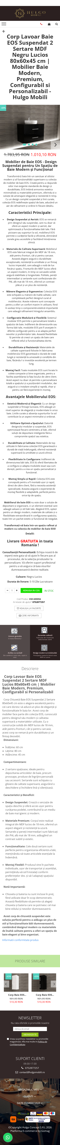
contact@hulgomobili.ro (32, 1072)
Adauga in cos (31, 590)
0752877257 (31, 1067)
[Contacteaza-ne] (41, 24)
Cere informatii (30, 615)
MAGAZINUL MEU (29, 1089)
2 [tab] (29, 144)
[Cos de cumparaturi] (49, 24)
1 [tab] (24, 144)
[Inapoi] (2, 31)
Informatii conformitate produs (20, 940)
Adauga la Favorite (30, 608)
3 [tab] (33, 144)
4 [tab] (36, 144)
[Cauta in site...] (56, 24)
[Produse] (4, 24)
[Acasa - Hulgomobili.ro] (30, 13)
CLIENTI (29, 1096)
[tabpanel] (30, 127)
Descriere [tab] (30, 668)
